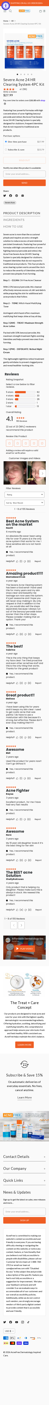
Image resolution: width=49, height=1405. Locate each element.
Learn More (24, 1044)
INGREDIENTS (13, 220)
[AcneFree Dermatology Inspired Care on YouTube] (18, 1322)
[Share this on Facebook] (11, 196)
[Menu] (5, 11)
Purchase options (11, 135)
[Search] (10, 11)
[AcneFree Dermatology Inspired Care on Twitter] (6, 1322)
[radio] (6, 141)
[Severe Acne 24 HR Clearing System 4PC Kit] (24, 49)
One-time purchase (17, 141)
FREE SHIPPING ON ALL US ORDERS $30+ (24, 3)
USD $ (8, 1331)
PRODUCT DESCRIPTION (21, 213)
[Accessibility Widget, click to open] (5, 5)
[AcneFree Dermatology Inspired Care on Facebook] (12, 1322)
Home (5, 21)
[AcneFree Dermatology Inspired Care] (24, 11)
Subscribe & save (16, 149)
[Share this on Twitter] (5, 196)
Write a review (10, 92)
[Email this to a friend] (23, 196)
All (12, 21)
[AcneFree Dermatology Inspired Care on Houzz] (30, 1322)
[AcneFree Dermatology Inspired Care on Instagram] (24, 1322)
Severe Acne (10, 202)
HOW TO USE (13, 226)
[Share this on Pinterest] (17, 196)
